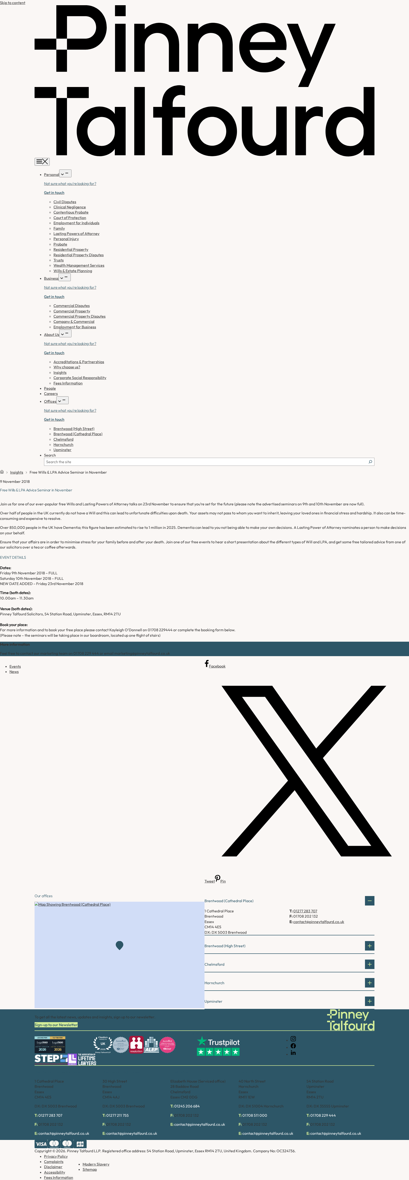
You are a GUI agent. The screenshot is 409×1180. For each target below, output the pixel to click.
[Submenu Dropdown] (65, 173)
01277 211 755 (117, 1115)
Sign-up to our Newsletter (56, 1024)
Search (50, 455)
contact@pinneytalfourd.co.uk (318, 921)
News (14, 671)
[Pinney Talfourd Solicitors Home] (204, 155)
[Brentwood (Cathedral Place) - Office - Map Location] (119, 955)
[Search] (370, 462)
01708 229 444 (323, 1115)
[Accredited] (120, 1045)
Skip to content (12, 2)
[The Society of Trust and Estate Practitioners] (51, 1060)
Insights (16, 472)
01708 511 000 (254, 1115)
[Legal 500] (42, 1044)
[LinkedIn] (293, 1054)
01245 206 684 (187, 1106)
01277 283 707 (305, 911)
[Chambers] (102, 1044)
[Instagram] (293, 1040)
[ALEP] (151, 1045)
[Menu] (42, 162)
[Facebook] (293, 1047)
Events (15, 666)
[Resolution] (136, 1045)
